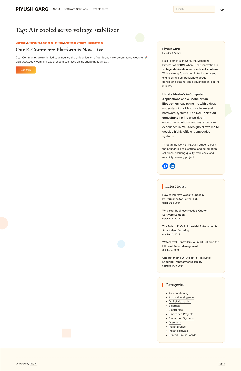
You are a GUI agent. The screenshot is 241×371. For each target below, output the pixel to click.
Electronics (33, 42)
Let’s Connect (99, 9)
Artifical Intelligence (181, 297)
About (56, 9)
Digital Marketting (180, 301)
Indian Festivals (178, 330)
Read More (28, 71)
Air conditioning (179, 293)
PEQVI (33, 363)
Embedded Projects (52, 42)
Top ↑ (222, 363)
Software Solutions (76, 9)
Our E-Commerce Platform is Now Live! (60, 50)
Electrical (21, 42)
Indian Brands (95, 42)
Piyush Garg (32, 9)
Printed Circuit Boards (182, 335)
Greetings (175, 322)
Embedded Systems (75, 42)
